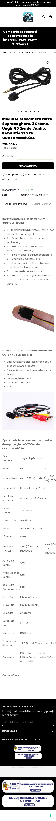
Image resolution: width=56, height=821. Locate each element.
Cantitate (8, 156)
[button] (50, 17)
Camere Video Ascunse (35, 52)
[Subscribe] (50, 722)
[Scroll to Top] (51, 805)
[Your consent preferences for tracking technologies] (51, 816)
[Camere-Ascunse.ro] (28, 17)
